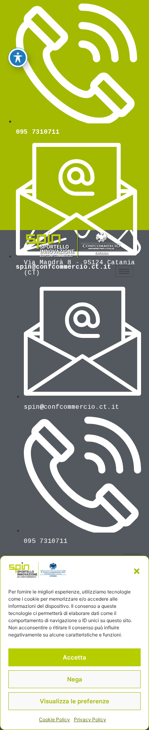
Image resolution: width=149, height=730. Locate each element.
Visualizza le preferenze (74, 701)
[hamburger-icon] (124, 271)
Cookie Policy (54, 719)
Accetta (74, 657)
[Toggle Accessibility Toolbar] (17, 57)
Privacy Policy (90, 719)
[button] (137, 571)
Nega (74, 679)
